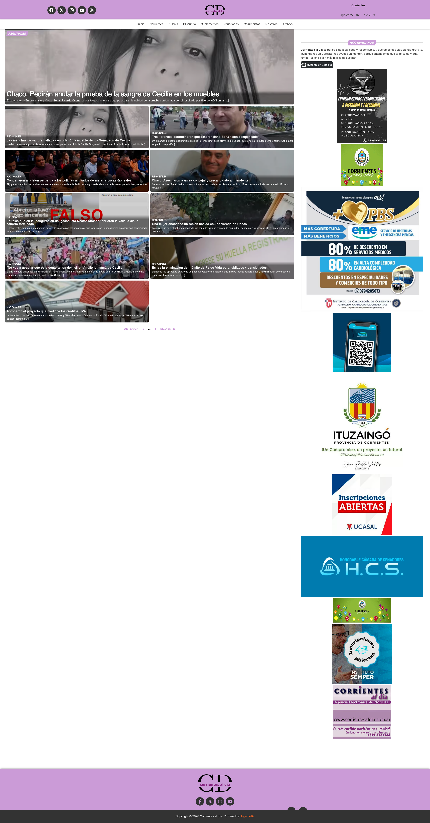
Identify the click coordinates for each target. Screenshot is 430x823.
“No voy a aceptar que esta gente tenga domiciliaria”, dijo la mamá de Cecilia (65, 267)
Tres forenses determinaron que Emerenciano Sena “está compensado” (205, 137)
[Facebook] (51, 10)
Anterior (131, 328)
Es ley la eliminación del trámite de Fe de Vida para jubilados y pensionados (209, 267)
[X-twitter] (61, 10)
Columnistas (252, 24)
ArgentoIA (247, 816)
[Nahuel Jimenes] (362, 142)
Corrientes (156, 24)
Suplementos (210, 24)
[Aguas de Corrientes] (362, 370)
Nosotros (271, 24)
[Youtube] (82, 10)
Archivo (288, 24)
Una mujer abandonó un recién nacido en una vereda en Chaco (199, 224)
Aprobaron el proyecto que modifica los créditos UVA (46, 311)
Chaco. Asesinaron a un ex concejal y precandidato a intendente (200, 180)
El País (173, 24)
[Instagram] (72, 10)
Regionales (17, 34)
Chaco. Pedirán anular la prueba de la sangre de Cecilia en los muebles (113, 94)
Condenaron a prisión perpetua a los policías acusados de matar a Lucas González (69, 180)
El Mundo (189, 24)
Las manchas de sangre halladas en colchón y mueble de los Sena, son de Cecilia (68, 140)
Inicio (140, 24)
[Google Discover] (92, 10)
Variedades (231, 24)
